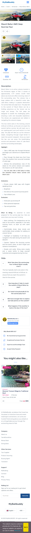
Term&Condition (6, 437)
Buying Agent (5, 458)
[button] (8, 31)
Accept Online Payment (13, 349)
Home (2, 6)
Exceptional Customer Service (16, 340)
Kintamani (14, 6)
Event (8, 6)
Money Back (5, 440)
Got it (26, 527)
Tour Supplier (5, 452)
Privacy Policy (5, 480)
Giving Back (5, 443)
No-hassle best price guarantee (16, 335)
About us (4, 434)
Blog (2, 477)
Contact (3, 473)
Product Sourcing (6, 455)
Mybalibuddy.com (13, 318)
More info (17, 530)
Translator (4, 461)
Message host (13, 323)
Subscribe (25, 495)
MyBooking (4, 470)
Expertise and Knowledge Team (16, 344)
